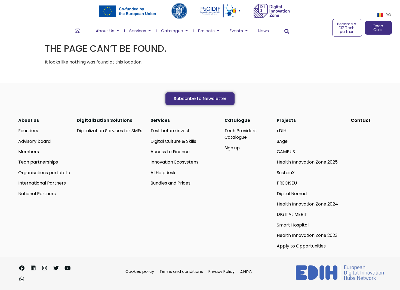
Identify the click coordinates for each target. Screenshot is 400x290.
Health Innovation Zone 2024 (307, 204)
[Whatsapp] (21, 279)
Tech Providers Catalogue (240, 134)
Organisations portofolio (44, 173)
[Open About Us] (118, 31)
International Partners (42, 183)
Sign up (232, 148)
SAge (282, 141)
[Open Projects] (218, 31)
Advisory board (34, 141)
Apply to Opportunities (301, 246)
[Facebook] (21, 268)
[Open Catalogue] (186, 31)
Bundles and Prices (170, 183)
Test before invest (170, 131)
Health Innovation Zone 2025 (307, 162)
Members (28, 152)
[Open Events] (246, 31)
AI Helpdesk (163, 173)
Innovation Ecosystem (174, 162)
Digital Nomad (292, 194)
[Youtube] (67, 268)
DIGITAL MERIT (292, 214)
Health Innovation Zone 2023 (307, 235)
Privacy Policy (221, 271)
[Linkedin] (33, 268)
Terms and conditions (181, 271)
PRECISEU (287, 183)
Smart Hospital (293, 225)
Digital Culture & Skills (173, 141)
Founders (28, 131)
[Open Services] (149, 31)
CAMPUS (286, 152)
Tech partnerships (38, 162)
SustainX (286, 173)
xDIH (281, 131)
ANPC (246, 272)
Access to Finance (170, 152)
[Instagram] (44, 268)
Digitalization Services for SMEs (109, 131)
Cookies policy (139, 271)
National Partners (37, 194)
